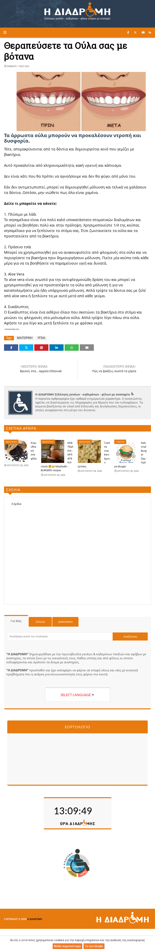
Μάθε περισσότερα (67, 946)
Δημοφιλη (65, 622)
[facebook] (128, 32)
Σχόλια (40, 622)
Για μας (16, 621)
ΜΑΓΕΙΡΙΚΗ (24, 338)
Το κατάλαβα (94, 946)
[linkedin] (150, 32)
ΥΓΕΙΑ (41, 338)
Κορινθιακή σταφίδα (34, 450)
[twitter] (135, 32)
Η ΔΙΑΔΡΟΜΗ (34, 919)
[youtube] (143, 32)
